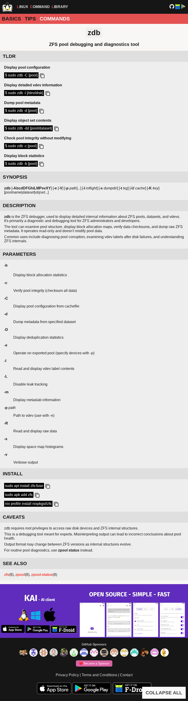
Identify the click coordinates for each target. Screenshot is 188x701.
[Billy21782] (154, 653)
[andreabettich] (64, 653)
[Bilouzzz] (43, 653)
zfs (6, 575)
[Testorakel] (54, 653)
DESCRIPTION (19, 205)
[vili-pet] (104, 653)
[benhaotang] (84, 653)
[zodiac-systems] (33, 653)
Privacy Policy (67, 675)
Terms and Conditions (99, 675)
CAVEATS (14, 517)
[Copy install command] (47, 486)
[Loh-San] (124, 653)
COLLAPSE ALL (164, 692)
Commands (55, 19)
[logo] (7, 6)
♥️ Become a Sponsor (94, 663)
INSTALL (13, 473)
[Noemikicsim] (144, 653)
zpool (20, 575)
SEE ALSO (15, 563)
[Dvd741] (74, 653)
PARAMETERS (19, 254)
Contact (126, 675)
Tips (30, 19)
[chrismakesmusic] (114, 653)
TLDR (9, 56)
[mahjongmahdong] (94, 653)
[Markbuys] (134, 653)
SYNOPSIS (15, 177)
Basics (11, 19)
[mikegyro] (23, 653)
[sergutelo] (164, 653)
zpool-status (42, 575)
